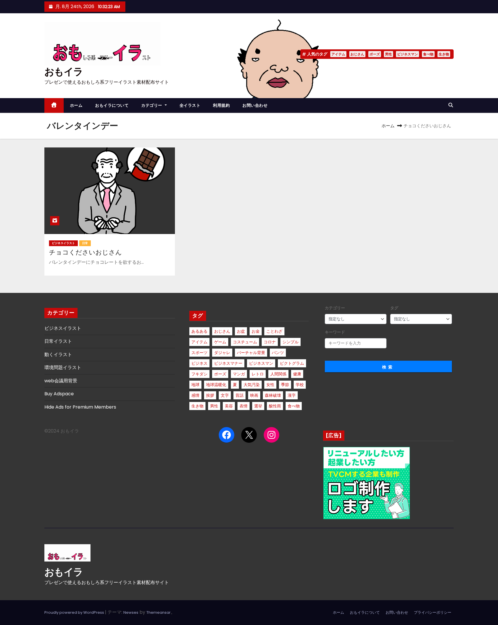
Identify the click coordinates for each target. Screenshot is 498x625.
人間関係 (278, 374)
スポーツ (199, 352)
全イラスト (190, 105)
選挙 (258, 406)
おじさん (357, 54)
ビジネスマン (407, 54)
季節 (285, 385)
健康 (297, 374)
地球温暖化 (216, 385)
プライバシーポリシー (432, 612)
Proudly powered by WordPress (74, 612)
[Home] (54, 105)
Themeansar (158, 612)
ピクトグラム (292, 363)
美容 (229, 406)
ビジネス (199, 363)
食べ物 (428, 54)
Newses (130, 612)
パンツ (278, 352)
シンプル (290, 342)
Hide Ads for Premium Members (80, 407)
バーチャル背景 (251, 352)
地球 (195, 385)
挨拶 (210, 395)
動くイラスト (58, 354)
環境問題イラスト (62, 367)
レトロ (258, 374)
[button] (451, 105)
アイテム (338, 54)
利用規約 (221, 105)
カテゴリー (152, 105)
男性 (388, 54)
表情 (243, 406)
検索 (388, 367)
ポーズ (374, 54)
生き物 (444, 54)
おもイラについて (112, 105)
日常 (85, 243)
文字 (225, 395)
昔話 (239, 395)
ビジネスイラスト (63, 243)
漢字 (292, 395)
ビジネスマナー (228, 363)
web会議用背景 (60, 380)
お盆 (241, 331)
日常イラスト (58, 341)
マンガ (239, 374)
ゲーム (220, 342)
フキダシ (199, 374)
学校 (300, 385)
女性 (270, 385)
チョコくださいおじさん (85, 252)
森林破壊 (273, 395)
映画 (254, 395)
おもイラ (63, 72)
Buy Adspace (59, 393)
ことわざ (274, 331)
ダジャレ (222, 352)
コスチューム (245, 342)
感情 (195, 395)
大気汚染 (252, 385)
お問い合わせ (254, 105)
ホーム (76, 105)
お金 (256, 331)
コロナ (270, 342)
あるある (199, 331)
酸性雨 (275, 406)
